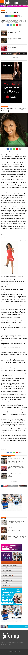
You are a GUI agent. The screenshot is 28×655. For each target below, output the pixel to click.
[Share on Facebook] (6, 16)
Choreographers (7, 580)
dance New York (5, 446)
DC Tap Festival (19, 446)
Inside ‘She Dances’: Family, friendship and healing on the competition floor (15, 40)
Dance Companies (7, 583)
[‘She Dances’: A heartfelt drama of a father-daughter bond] (4, 48)
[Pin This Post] (15, 16)
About (17, 650)
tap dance (15, 22)
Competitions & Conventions (10, 565)
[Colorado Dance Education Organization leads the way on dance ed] (4, 476)
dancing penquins (12, 21)
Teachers (5, 578)
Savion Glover (9, 448)
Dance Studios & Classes (9, 567)
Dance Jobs (6, 585)
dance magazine (21, 445)
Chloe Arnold (12, 445)
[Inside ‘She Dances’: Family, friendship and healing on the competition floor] (4, 40)
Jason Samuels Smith (15, 447)
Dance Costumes (7, 575)
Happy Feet (20, 21)
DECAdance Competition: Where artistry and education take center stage (16, 467)
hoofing (8, 447)
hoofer (3, 447)
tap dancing (4, 449)
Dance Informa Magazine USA (8, 650)
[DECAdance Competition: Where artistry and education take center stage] (4, 468)
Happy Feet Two (9, 22)
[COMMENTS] (21, 16)
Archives (11, 651)
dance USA (12, 446)
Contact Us (23, 650)
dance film (15, 20)
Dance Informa (22, 20)
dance (10, 20)
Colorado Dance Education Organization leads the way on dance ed (15, 475)
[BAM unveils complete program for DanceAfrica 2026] (4, 33)
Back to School (7, 570)
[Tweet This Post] (9, 16)
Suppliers (5, 572)
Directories (17, 651)
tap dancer (22, 448)
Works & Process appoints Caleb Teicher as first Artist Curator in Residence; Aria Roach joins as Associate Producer (16, 460)
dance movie (4, 21)
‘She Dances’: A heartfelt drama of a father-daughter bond (16, 47)
